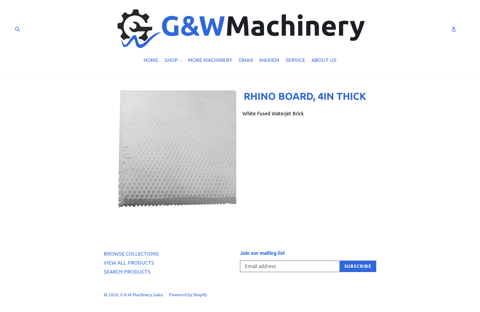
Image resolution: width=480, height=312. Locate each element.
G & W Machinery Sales (141, 294)
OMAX (245, 60)
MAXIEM (269, 60)
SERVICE (295, 60)
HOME (151, 60)
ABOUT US (324, 60)
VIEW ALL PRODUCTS (129, 263)
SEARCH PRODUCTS (127, 272)
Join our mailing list (262, 253)
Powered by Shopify (188, 294)
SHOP (174, 60)
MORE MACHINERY (210, 60)
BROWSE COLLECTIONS (131, 254)
